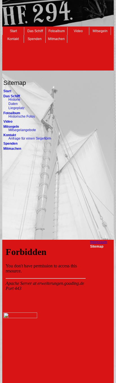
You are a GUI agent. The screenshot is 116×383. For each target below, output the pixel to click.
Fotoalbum (56, 31)
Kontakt (13, 39)
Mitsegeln (100, 31)
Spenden (35, 39)
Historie (14, 100)
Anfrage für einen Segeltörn (29, 138)
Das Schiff (35, 31)
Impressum (98, 242)
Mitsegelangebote (22, 130)
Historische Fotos (21, 116)
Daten (13, 104)
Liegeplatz (16, 108)
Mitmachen (56, 39)
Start (13, 31)
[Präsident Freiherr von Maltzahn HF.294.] (20, 317)
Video (78, 31)
